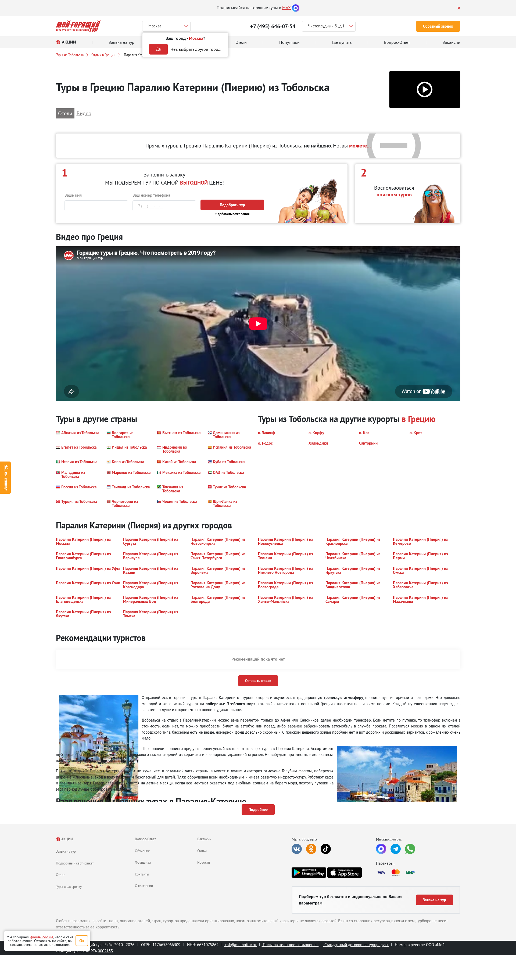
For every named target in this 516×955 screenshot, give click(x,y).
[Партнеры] (418, 872)
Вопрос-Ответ (145, 839)
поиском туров (394, 194)
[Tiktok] (326, 849)
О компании (144, 886)
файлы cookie (41, 937)
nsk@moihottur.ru (240, 944)
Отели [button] (65, 113)
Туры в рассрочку (69, 886)
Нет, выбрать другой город (195, 49)
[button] (424, 90)
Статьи (202, 851)
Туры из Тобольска (70, 55)
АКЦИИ (67, 839)
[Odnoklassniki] (311, 849)
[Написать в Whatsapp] (410, 849)
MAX (286, 7)
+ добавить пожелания (232, 214)
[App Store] (344, 872)
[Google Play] (309, 872)
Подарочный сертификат (75, 863)
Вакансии (204, 839)
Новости (203, 862)
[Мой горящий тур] (78, 26)
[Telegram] (395, 849)
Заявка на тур (5, 477)
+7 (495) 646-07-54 (272, 26)
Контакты (142, 874)
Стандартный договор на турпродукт (356, 944)
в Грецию (418, 418)
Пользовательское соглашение (290, 944)
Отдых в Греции (103, 55)
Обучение (142, 851)
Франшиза (143, 862)
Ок (81, 940)
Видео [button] (84, 113)
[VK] (297, 849)
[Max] (295, 7)
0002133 (105, 950)
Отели (60, 875)
